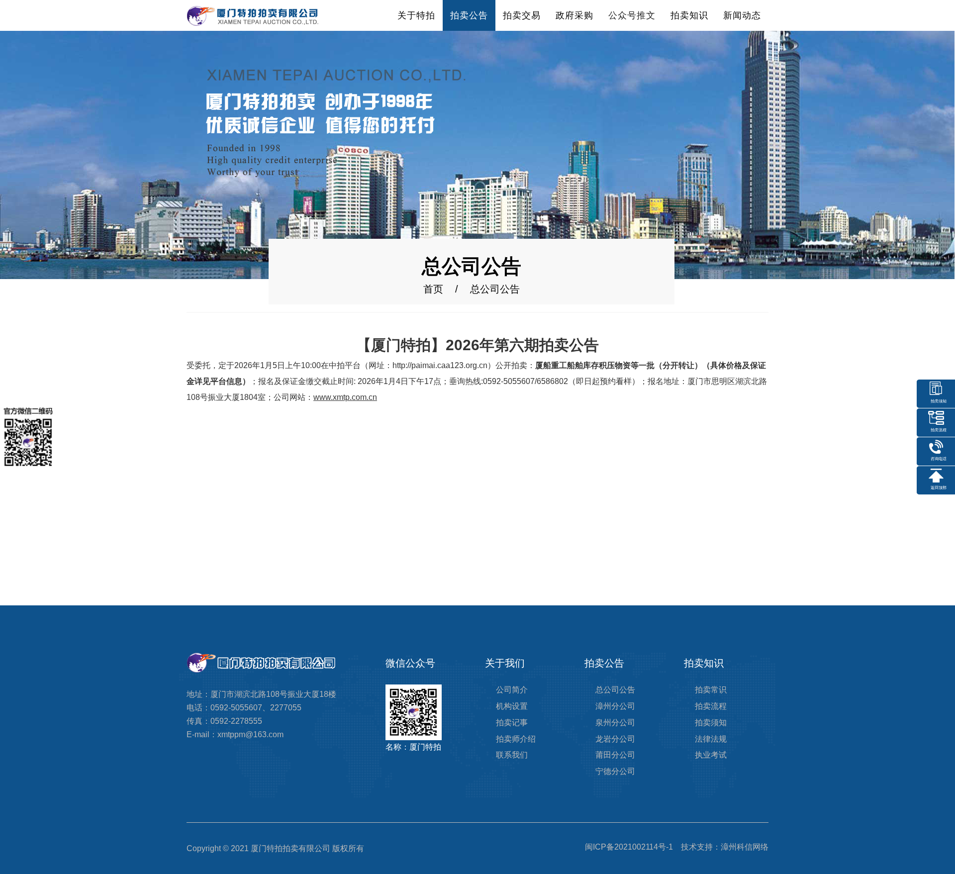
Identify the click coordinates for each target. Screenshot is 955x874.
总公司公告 (615, 689)
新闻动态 (742, 15)
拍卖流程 (711, 706)
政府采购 (574, 15)
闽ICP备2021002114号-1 (629, 847)
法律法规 (711, 739)
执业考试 (711, 755)
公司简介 (512, 689)
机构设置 (512, 706)
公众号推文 (632, 15)
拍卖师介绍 (516, 739)
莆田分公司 (615, 755)
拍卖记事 (512, 722)
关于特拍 (416, 15)
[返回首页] (252, 15)
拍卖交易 (522, 15)
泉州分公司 (615, 722)
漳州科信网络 (744, 847)
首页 (433, 289)
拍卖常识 (711, 689)
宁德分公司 (615, 771)
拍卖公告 (469, 15)
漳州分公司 (615, 706)
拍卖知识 (689, 15)
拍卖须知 (711, 722)
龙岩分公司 (615, 739)
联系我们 (512, 755)
